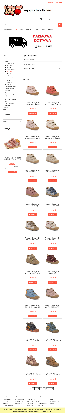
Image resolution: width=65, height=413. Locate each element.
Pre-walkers (8, 105)
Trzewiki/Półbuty (9, 63)
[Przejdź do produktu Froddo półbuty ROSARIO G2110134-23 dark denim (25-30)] (52, 329)
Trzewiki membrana (10, 86)
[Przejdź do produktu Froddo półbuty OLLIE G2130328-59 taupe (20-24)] (32, 160)
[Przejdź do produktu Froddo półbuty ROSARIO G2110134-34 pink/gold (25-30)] (32, 363)
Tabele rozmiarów (42, 403)
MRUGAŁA (9, 74)
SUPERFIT (9, 65)
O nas (51, 399)
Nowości (5, 107)
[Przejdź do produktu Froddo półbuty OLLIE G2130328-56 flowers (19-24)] (52, 126)
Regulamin (5, 403)
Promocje (5, 109)
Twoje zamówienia (19, 399)
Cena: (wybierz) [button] (28, 73)
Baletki (7, 97)
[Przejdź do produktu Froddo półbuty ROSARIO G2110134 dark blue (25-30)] (32, 329)
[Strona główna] (28, 10)
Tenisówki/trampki (10, 103)
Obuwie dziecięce (8, 59)
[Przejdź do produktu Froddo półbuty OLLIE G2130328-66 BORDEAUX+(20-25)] (52, 261)
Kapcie (7, 93)
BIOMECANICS (11, 69)
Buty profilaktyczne (10, 99)
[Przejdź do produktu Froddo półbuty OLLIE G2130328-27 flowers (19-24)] (32, 92)
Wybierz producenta (8, 118)
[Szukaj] (60, 25)
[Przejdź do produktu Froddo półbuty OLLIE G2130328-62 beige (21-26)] (32, 228)
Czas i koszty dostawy (32, 401)
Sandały (7, 61)
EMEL (8, 80)
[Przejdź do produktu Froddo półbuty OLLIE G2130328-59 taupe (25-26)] (52, 160)
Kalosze (7, 101)
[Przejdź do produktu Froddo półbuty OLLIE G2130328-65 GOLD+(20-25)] (32, 261)
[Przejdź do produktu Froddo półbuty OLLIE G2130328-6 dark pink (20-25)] (32, 194)
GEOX (8, 76)
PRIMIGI (9, 67)
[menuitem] (8, 29)
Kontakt (52, 403)
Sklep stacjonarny (54, 401)
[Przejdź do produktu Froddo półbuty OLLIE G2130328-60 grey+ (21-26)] (52, 194)
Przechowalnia (18, 403)
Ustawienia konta (19, 401)
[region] (32, 41)
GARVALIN (9, 82)
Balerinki (7, 90)
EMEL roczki (10, 78)
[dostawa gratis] (32, 41)
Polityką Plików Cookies (43, 409)
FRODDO (9, 71)
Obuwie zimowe (9, 88)
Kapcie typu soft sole (11, 95)
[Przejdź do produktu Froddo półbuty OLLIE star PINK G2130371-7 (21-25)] (52, 295)
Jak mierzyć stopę (42, 401)
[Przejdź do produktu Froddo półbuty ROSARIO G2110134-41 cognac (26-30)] (52, 363)
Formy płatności (31, 399)
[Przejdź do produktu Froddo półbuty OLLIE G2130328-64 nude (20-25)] (52, 228)
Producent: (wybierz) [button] (29, 64)
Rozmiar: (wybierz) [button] (29, 68)
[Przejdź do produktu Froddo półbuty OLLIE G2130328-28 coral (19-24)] (52, 92)
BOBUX (9, 84)
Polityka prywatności (8, 405)
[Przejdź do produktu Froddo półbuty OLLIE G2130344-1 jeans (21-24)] (32, 295)
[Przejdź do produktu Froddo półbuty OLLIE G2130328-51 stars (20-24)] (32, 126)
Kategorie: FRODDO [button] (29, 59)
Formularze (41, 405)
